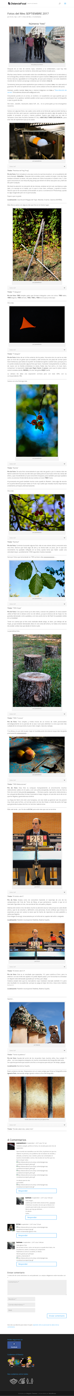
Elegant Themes (31, 1393)
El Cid (11, 17)
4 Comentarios (36, 17)
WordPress (52, 1393)
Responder (23, 1191)
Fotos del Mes (27, 17)
